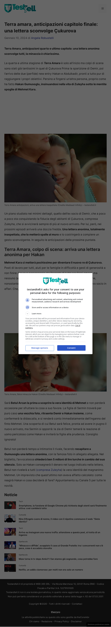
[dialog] (55, 313)
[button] (55, 314)
